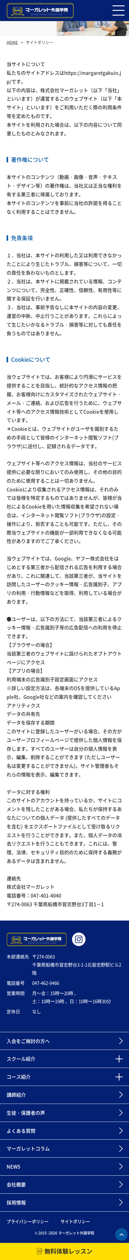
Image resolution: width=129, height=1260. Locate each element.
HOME (12, 42)
